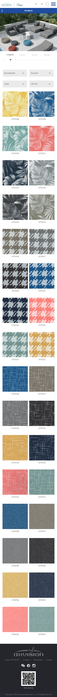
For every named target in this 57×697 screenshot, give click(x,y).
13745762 (15, 634)
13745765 (42, 566)
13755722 (15, 497)
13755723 (42, 463)
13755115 (41, 291)
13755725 (42, 428)
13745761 (42, 634)
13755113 (41, 325)
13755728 (15, 394)
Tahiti (6, 84)
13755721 (42, 497)
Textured (34, 73)
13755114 (15, 325)
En (42, 4)
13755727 (42, 394)
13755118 (15, 257)
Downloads (38, 660)
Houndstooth (9, 73)
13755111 (41, 360)
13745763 (42, 600)
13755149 (42, 119)
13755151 (42, 153)
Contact (49, 660)
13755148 (15, 119)
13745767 (42, 531)
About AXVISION (12, 660)
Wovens (35, 55)
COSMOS (10, 55)
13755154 (15, 222)
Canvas (22, 55)
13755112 (15, 360)
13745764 (15, 600)
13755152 (15, 188)
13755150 (15, 153)
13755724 (15, 463)
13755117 (41, 257)
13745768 (15, 531)
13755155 (42, 222)
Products (26, 660)
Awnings (47, 55)
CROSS (34, 84)
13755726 (15, 428)
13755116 (15, 291)
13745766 (15, 566)
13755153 (42, 188)
